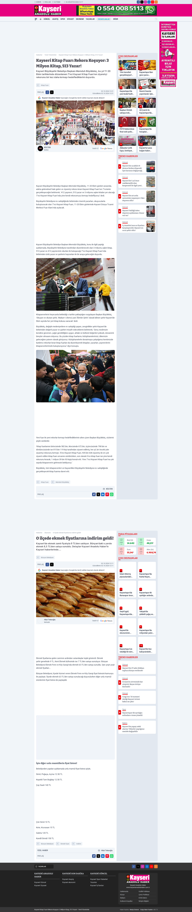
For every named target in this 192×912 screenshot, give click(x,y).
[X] (141, 2)
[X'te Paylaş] (52, 92)
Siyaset (70, 19)
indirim (78, 844)
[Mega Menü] (35, 19)
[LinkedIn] (149, 2)
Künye (38, 2)
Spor (62, 19)
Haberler (39, 55)
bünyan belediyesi (47, 557)
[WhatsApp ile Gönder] (111, 494)
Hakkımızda (124, 891)
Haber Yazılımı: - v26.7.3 (139, 909)
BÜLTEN (47, 148)
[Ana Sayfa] (40, 19)
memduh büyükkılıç (62, 482)
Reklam (48, 2)
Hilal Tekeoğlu (49, 621)
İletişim (57, 2)
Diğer (115, 19)
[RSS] (156, 2)
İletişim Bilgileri (144, 901)
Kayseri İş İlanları (97, 885)
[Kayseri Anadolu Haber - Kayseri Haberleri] (138, 879)
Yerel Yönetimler (51, 55)
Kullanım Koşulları (126, 901)
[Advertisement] (24, 54)
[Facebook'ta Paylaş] (47, 92)
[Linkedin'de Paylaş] (103, 494)
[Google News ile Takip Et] (106, 148)
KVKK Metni (143, 898)
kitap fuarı (45, 85)
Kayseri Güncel (40, 882)
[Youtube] (152, 2)
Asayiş (55, 19)
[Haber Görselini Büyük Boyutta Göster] (75, 123)
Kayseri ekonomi (68, 882)
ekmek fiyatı (65, 844)
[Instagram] (145, 2)
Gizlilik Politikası (144, 891)
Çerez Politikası (144, 895)
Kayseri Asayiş (68, 879)
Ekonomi (80, 19)
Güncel (47, 19)
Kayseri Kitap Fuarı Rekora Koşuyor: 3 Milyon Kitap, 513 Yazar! (81, 55)
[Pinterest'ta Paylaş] (107, 494)
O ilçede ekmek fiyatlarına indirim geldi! (67, 533)
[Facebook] (138, 2)
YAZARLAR (42, 866)
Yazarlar (90, 19)
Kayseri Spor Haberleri (99, 879)
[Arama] (156, 18)
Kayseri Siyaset (40, 885)
